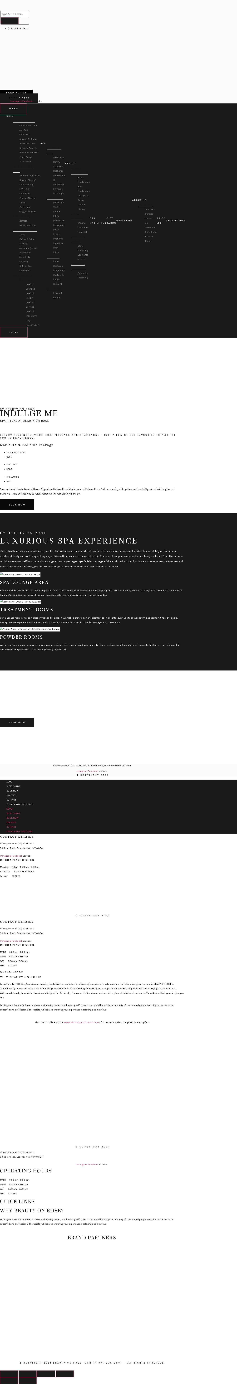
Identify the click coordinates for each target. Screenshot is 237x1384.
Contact (11, 799)
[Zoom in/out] (65, 1373)
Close (14, 332)
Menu (13, 108)
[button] (89, 428)
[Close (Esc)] (9, 1373)
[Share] (28, 1373)
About (10, 781)
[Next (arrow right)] (28, 1380)
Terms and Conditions (19, 804)
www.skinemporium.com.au (82, 1022)
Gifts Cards (13, 786)
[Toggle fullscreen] (46, 1373)
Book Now (12, 790)
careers (11, 795)
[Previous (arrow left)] (9, 1380)
